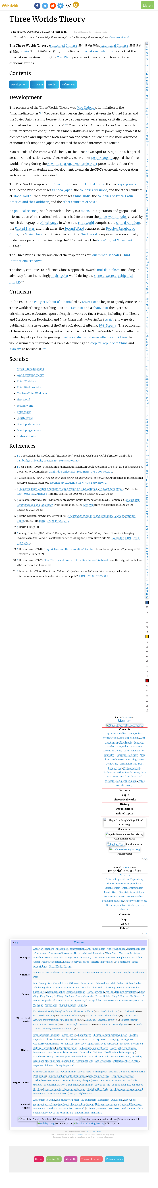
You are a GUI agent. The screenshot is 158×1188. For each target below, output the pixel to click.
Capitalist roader (136, 949)
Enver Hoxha (91, 302)
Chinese (90, 1108)
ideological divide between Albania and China (94, 337)
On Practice (130, 1011)
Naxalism (52, 1108)
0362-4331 (29, 493)
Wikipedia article (94, 1131)
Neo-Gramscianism (114, 896)
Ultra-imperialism (116, 905)
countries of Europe (93, 190)
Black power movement (130, 1043)
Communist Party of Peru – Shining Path (85, 1071)
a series (127, 717)
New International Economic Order (72, 163)
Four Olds (109, 755)
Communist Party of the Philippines (67, 1076)
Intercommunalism (132, 888)
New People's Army (98, 1076)
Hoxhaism (103, 1099)
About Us (70, 1159)
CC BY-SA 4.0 (78, 1134)
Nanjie (90, 1104)
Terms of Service (91, 1159)
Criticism (37, 84)
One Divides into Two (131, 763)
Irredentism (110, 892)
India (87, 196)
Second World (74, 228)
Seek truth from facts (124, 776)
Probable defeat (131, 768)
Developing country (29, 430)
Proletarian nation (114, 772)
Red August (85, 1048)
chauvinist (100, 308)
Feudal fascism (88, 1099)
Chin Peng (110, 987)
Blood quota (125, 742)
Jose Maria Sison (112, 1000)
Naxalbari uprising (43, 1056)
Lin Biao (69, 996)
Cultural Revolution (134, 750)
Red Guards (115, 1108)
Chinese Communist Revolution (110, 1035)
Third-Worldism (26, 381)
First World (86, 223)
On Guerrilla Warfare (43, 1015)
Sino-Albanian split (99, 1056)
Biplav (76, 987)
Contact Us (53, 1159)
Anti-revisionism (27, 436)
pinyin (24, 51)
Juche (127, 1099)
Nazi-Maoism (66, 1108)
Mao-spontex (69, 972)
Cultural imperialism (117, 879)
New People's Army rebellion (71, 1056)
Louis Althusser (70, 983)
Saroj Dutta (39, 992)
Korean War (67, 1043)
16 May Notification (66, 1048)
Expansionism (112, 888)
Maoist (86, 211)
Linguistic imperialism (131, 892)
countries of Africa (111, 196)
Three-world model (120, 37)
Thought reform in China (88, 1112)
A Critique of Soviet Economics (99, 1020)
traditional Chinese (114, 45)
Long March (84, 1035)
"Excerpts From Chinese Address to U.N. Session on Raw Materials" (58, 488)
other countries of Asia (78, 202)
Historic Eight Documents (77, 1024)
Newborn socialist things (124, 759)
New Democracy (82, 957)
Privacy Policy (114, 1159)
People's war (115, 768)
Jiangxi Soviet (68, 1035)
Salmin (82, 1005)
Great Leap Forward (105, 1043)
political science (25, 211)
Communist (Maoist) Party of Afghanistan (69, 1093)
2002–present (98, 1039)
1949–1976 (59, 1039)
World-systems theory (30, 374)
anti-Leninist (73, 308)
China (77, 196)
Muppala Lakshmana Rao (55, 1000)
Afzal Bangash (41, 987)
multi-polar (59, 276)
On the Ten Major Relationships (101, 1015)
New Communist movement (63, 1052)
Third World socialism (30, 387)
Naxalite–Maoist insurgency (119, 1052)
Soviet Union (63, 184)
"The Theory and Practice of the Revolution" (70, 560)
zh (110, 319)
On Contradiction (109, 1011)
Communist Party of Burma (95, 1084)
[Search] (76, 5)
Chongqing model (64, 1065)
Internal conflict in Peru (126, 1061)
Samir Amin (87, 983)
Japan (68, 190)
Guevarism (117, 1099)
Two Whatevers (103, 1061)
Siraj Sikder (95, 1000)
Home (38, 1159)
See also (52, 84)
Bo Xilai (86, 987)
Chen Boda (97, 987)
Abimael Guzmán (76, 992)
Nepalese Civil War (43, 1065)
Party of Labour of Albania (53, 302)
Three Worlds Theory (135, 900)
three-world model (113, 217)
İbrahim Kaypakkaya (126, 992)
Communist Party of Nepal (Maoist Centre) (85, 1080)
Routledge (118, 538)
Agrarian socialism (117, 733)
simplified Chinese (63, 45)
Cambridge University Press (33, 460)
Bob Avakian (102, 983)
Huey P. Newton (120, 996)
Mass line (38, 957)
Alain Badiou (117, 983)
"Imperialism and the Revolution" (64, 549)
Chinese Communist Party (47, 1071)
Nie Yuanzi (135, 996)
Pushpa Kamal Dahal (128, 987)
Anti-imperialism (129, 737)
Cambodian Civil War (91, 1052)
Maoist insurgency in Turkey (126, 1056)
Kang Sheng (46, 996)
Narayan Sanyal (79, 1000)
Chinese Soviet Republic (46, 1035)
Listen (148, 5)
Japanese (101, 1108)
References (68, 84)
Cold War (63, 57)
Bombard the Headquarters (115, 1024)
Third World (88, 234)
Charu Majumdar (84, 996)
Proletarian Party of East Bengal (61, 1084)
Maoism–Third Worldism (32, 393)
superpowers (127, 184)
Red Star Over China (132, 1108)
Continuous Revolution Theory (65, 953)
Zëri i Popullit (107, 325)
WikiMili (10, 5)
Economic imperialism (128, 883)
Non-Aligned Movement (114, 240)
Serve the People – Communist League (64, 1089)
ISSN (19, 493)
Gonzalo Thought (121, 972)
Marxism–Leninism (127, 755)
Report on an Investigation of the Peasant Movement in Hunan (63, 1011)
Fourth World (25, 418)
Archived (41, 493)
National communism (107, 1104)
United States (95, 184)
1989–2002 (84, 1039)
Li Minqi (58, 996)
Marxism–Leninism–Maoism (94, 972)
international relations (96, 51)
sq (106, 319)
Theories (124, 875)
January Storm (100, 1048)
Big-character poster (67, 1099)
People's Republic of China (109, 343)
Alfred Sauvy (49, 223)
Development (19, 84)
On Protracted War (70, 1015)
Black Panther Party (97, 1089)
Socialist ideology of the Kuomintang (53, 1112)
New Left (80, 1108)
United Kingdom (128, 223)
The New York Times (111, 488)
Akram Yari (51, 1005)
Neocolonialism (135, 896)
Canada (57, 190)
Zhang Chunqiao (67, 1005)
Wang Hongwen (130, 1000)
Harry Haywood (95, 992)
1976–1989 (71, 1039)
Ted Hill (109, 992)
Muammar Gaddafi (105, 255)
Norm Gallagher (56, 992)
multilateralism (108, 270)
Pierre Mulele (103, 996)
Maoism (124, 721)
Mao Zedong (86, 107)
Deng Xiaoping (101, 158)
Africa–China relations (30, 368)
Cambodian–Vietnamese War (77, 1061)
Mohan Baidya (133, 983)
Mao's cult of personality (71, 1104)
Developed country (28, 424)
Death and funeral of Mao (46, 1061)
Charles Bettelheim (61, 987)
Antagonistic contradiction (70, 949)
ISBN (54, 460)
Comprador (122, 746)
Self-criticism (122, 961)
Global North (22, 196)
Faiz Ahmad (54, 983)
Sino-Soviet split (84, 1043)
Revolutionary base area (76, 961)
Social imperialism (126, 781)
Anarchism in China (44, 1099)
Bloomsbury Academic (63, 482)
